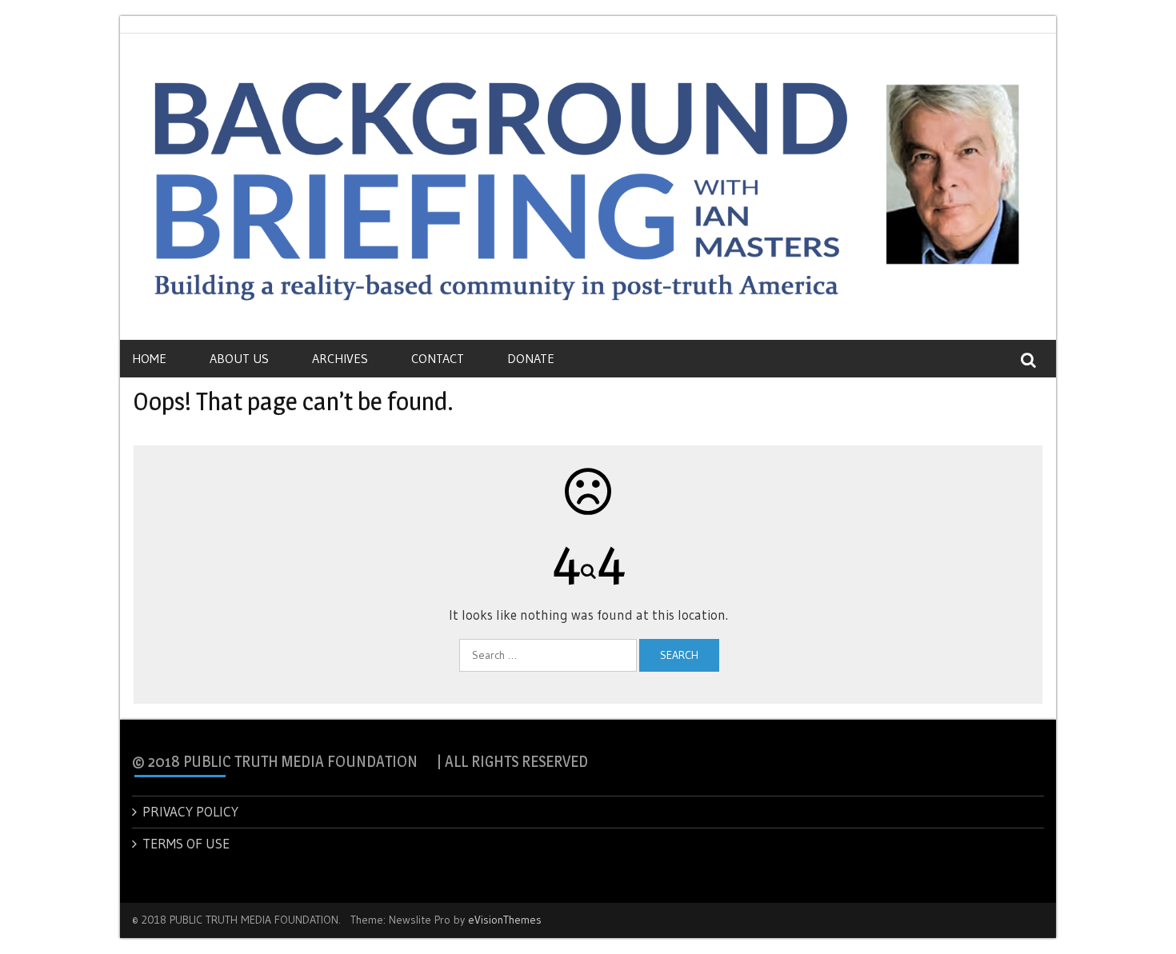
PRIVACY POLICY (190, 811)
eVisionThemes (505, 919)
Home (149, 358)
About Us (239, 358)
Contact (437, 358)
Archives (340, 358)
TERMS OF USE (186, 843)
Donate (530, 358)
